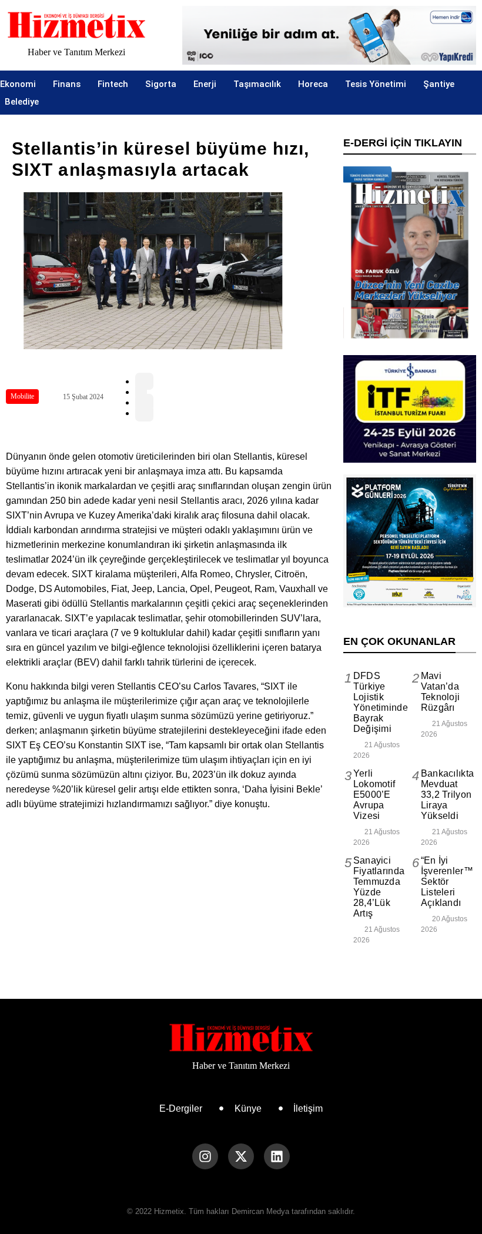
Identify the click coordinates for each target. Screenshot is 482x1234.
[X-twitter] (241, 1156)
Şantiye (438, 84)
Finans (67, 84)
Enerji (204, 84)
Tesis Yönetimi (375, 84)
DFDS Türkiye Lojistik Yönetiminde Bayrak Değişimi (380, 702)
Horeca (313, 84)
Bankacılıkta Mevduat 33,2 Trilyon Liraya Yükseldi (447, 794)
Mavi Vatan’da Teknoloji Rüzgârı (440, 692)
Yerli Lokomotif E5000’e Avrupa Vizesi (374, 794)
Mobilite (22, 396)
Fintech (113, 84)
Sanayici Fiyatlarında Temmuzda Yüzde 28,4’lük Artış (379, 886)
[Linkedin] (277, 1156)
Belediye (22, 101)
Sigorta (160, 84)
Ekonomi (18, 84)
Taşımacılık (257, 84)
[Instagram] (205, 1156)
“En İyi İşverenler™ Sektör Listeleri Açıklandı (447, 881)
